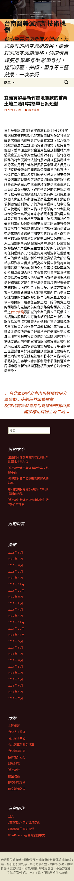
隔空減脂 (33, 110)
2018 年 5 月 (15, 692)
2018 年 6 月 (15, 685)
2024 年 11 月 (16, 628)
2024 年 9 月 (15, 641)
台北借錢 (17, 312)
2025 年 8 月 (15, 603)
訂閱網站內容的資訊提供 (24, 822)
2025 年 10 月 (16, 590)
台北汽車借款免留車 (21, 744)
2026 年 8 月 (15, 552)
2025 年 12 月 (16, 584)
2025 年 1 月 (15, 616)
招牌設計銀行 (16, 757)
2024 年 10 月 (16, 635)
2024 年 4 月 (15, 673)
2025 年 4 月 (15, 609)
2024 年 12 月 (16, 622)
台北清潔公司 (16, 751)
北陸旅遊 (14, 725)
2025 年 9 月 (15, 597)
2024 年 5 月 (15, 666)
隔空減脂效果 (16, 789)
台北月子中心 (16, 738)
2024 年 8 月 (15, 647)
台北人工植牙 (16, 732)
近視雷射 (14, 770)
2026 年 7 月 (15, 559)
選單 (7, 82)
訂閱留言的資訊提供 (21, 829)
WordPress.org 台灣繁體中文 (26, 835)
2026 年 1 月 (15, 578)
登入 (11, 816)
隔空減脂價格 (16, 782)
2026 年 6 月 (15, 565)
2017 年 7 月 (15, 698)
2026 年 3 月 (15, 571)
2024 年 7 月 (15, 654)
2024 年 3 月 (15, 679)
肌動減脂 (14, 763)
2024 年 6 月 (15, 660)
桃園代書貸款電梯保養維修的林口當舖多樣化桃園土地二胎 (37, 408)
